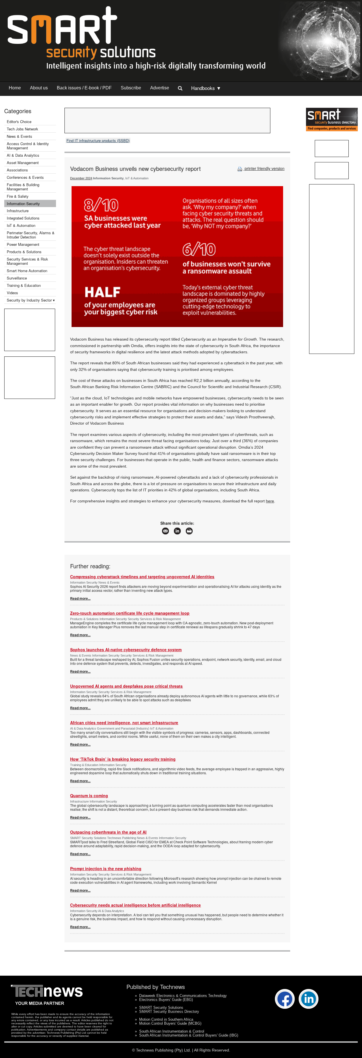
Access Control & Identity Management (28, 145)
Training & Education (24, 285)
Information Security (23, 203)
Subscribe (131, 87)
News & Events (19, 136)
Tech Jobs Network (22, 129)
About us (39, 87)
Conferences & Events (25, 177)
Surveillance (17, 278)
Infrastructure (18, 210)
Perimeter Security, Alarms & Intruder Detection (31, 235)
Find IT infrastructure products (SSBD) (98, 140)
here (270, 501)
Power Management (23, 244)
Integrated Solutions (23, 218)
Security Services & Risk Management (27, 261)
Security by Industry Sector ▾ (31, 300)
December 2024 (81, 178)
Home (15, 87)
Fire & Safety (18, 196)
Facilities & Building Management (23, 187)
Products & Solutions (24, 251)
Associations (17, 170)
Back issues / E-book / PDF (84, 87)
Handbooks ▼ (206, 87)
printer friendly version (264, 168)
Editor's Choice (19, 121)
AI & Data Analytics (23, 155)
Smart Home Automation (27, 270)
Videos (12, 292)
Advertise (159, 87)
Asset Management (23, 162)
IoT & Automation (21, 225)
